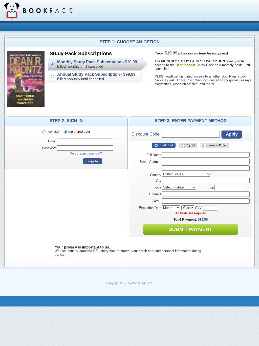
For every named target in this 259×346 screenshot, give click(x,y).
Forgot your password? (86, 153)
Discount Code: (147, 134)
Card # (156, 201)
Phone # (155, 194)
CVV (198, 208)
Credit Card (165, 145)
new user (53, 131)
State (157, 187)
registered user (78, 131)
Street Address (150, 162)
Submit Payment (190, 229)
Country (155, 175)
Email (52, 141)
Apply (232, 134)
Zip (211, 187)
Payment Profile (217, 145)
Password (49, 148)
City (158, 180)
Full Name (153, 155)
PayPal (190, 145)
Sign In (92, 161)
